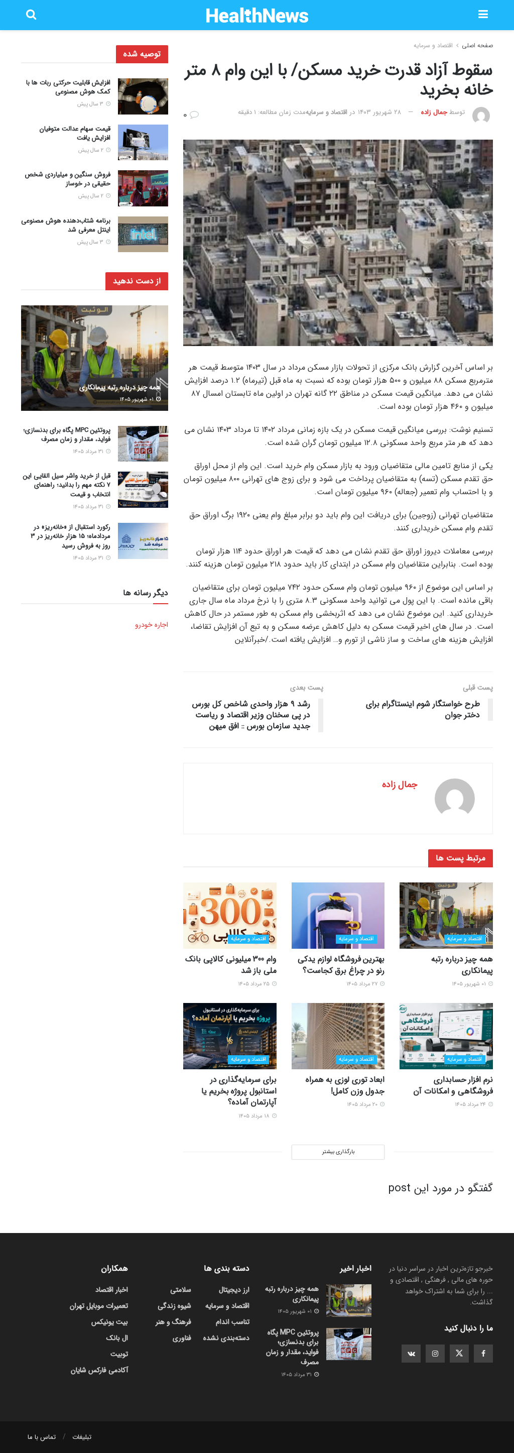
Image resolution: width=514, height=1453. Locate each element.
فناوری (182, 1338)
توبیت (119, 1354)
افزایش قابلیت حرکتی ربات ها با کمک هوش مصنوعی (68, 87)
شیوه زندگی (174, 1305)
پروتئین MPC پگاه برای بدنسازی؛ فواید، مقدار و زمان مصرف (66, 434)
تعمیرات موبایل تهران (99, 1305)
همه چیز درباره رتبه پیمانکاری (462, 964)
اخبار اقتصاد (111, 1289)
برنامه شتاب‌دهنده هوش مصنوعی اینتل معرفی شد (65, 225)
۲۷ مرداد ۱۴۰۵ (362, 984)
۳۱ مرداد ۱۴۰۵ (89, 452)
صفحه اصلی (477, 45)
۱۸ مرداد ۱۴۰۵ (254, 1116)
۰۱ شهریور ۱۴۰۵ (469, 984)
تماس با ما (42, 1437)
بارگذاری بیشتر (338, 1152)
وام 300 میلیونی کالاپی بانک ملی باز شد (231, 964)
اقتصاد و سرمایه (433, 45)
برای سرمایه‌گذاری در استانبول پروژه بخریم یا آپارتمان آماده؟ (239, 1090)
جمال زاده (434, 112)
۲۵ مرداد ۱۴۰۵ (254, 984)
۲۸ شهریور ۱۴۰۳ (379, 112)
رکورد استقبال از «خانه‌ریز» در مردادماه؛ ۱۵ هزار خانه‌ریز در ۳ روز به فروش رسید (70, 536)
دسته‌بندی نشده (226, 1338)
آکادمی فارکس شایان (99, 1370)
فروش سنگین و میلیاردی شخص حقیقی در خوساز (67, 179)
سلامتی (180, 1289)
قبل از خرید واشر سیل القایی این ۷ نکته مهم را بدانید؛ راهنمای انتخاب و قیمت (66, 485)
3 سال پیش (91, 104)
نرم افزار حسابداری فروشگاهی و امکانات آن (453, 1085)
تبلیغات (81, 1437)
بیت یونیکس (109, 1321)
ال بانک (117, 1338)
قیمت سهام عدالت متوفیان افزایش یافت (75, 133)
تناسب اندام (232, 1321)
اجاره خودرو (151, 624)
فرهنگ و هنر (173, 1321)
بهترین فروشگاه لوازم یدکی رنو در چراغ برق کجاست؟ (341, 964)
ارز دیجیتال (234, 1289)
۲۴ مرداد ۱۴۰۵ (471, 1104)
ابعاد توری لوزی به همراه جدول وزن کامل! (345, 1085)
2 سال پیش (91, 150)
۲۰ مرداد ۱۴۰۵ (363, 1104)
